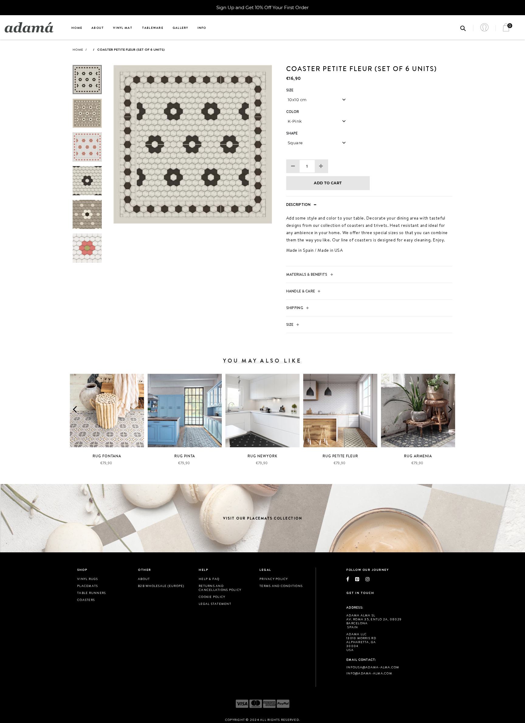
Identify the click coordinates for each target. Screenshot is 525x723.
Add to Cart (327, 183)
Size (289, 90)
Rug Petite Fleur (340, 456)
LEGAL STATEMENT (215, 604)
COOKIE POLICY (212, 597)
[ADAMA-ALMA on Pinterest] (360, 579)
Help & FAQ (209, 579)
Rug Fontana (107, 456)
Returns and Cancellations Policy (220, 588)
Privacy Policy (273, 579)
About (97, 28)
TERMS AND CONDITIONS (281, 586)
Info (201, 28)
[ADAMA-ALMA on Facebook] (350, 579)
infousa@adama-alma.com (373, 667)
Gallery (180, 28)
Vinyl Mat (122, 28)
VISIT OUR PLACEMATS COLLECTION (262, 518)
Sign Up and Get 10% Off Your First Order (262, 7)
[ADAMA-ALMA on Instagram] (370, 579)
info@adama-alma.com (369, 673)
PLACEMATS (87, 586)
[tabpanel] (193, 144)
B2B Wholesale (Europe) (161, 586)
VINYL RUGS (87, 579)
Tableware (152, 28)
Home (76, 28)
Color (292, 112)
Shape (292, 133)
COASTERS (86, 600)
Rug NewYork (262, 456)
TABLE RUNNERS (91, 593)
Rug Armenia (418, 456)
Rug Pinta (184, 456)
